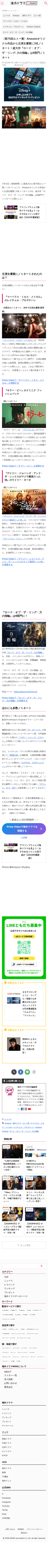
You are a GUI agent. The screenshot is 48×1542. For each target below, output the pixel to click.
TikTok (5, 1510)
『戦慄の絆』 (14, 755)
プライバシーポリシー (35, 1529)
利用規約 (21, 1529)
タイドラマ (6, 1451)
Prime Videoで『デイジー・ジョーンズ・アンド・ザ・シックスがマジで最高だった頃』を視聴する (23, 561)
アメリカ (17, 1348)
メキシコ (6, 1361)
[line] (27, 1072)
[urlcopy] (34, 1072)
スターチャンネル (33, 1333)
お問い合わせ (10, 1383)
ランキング (9, 1288)
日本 (19, 1361)
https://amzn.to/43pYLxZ (25, 691)
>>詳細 (24, 837)
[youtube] (29, 1109)
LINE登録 (6, 1518)
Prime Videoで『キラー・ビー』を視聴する (23, 465)
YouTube (5, 1506)
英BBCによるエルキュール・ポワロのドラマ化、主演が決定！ (29, 1046)
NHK (23, 1329)
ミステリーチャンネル (25, 1338)
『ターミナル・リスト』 (13, 538)
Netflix (26, 1314)
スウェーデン (7, 1357)
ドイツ (34, 1357)
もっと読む (25, 1245)
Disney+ (22, 1310)
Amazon (16, 15)
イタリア (6, 1352)
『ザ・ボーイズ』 (34, 730)
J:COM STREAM (8, 1314)
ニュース (8, 1119)
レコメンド (9, 1284)
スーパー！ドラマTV (9, 1338)
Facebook (6, 1498)
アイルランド (7, 1348)
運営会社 (8, 1387)
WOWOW (6, 1333)
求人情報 (8, 1379)
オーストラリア (23, 1352)
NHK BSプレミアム (33, 1329)
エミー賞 (37, 15)
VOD (4, 1462)
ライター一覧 (10, 1375)
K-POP (5, 1455)
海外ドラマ (26, 15)
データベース (7, 1425)
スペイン (17, 1357)
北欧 (13, 1361)
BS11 (5, 1329)
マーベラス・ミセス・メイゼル (15, 21)
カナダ (33, 1352)
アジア (5, 1432)
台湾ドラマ (6, 1447)
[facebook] (20, 1072)
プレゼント (9, 1292)
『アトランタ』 (29, 429)
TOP (6, 1277)
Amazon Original (33, 27)
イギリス (25, 1348)
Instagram (6, 1502)
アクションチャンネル (19, 1333)
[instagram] (26, 1109)
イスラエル (34, 1348)
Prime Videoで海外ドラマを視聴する (22, 828)
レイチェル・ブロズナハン (13, 27)
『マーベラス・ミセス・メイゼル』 (24, 296)
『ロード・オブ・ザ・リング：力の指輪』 (25, 652)
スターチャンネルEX (9, 1319)
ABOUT (7, 1371)
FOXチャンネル (14, 1329)
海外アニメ (6, 1481)
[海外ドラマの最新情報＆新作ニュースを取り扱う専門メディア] (24, 3)
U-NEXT (33, 1314)
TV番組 (5, 1476)
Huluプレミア (38, 1310)
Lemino (19, 1314)
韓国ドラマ (6, 1439)
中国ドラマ (6, 1443)
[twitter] (14, 1072)
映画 (4, 1472)
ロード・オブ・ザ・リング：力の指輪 (18, 32)
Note (4, 1514)
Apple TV (14, 1310)
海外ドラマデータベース (16, 1296)
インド (14, 1352)
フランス (41, 1357)
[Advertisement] (24, 892)
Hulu (29, 1310)
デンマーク (26, 1357)
